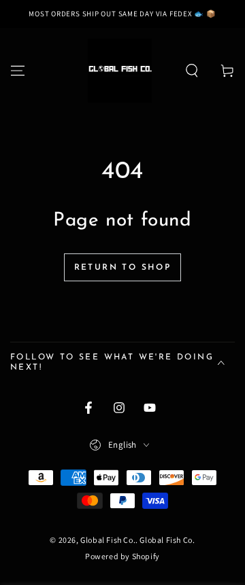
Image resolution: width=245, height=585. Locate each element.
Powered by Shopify (122, 556)
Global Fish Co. (107, 540)
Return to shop (123, 268)
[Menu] (17, 70)
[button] (192, 70)
